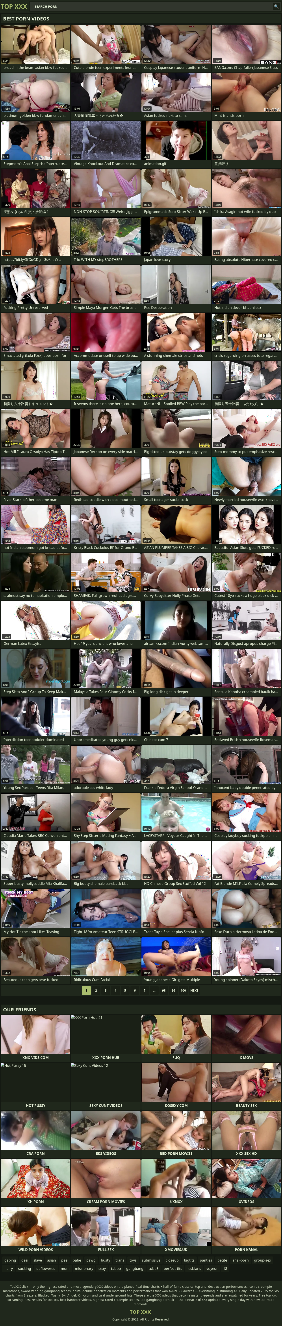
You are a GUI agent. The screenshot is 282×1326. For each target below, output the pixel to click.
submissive (151, 1260)
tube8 (153, 1268)
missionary (84, 1268)
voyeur (212, 1268)
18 (225, 1268)
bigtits (189, 1260)
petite (222, 1260)
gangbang (134, 1268)
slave (37, 1260)
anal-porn (240, 1260)
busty (105, 1260)
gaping (10, 1260)
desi (24, 1260)
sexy (102, 1268)
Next (194, 990)
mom (65, 1268)
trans (119, 1260)
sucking (24, 1268)
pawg (91, 1260)
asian (51, 1260)
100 (183, 990)
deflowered (46, 1268)
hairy (8, 1268)
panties (206, 1260)
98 (164, 990)
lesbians (194, 1268)
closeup (172, 1260)
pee (64, 1260)
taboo (116, 1268)
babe (77, 1260)
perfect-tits (173, 1268)
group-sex (262, 1260)
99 (173, 990)
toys (133, 1260)
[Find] (276, 6)
